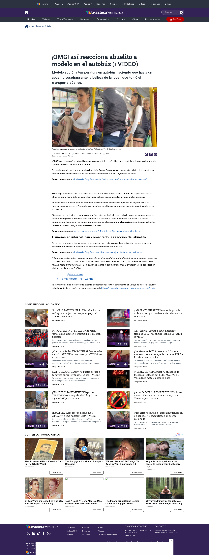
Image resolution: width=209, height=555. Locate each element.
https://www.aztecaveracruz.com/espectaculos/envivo (128, 288)
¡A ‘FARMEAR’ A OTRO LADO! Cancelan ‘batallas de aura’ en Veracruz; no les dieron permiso (76, 333)
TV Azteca (58, 4)
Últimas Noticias (152, 19)
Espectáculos (103, 19)
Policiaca (121, 19)
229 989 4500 (161, 533)
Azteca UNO (73, 4)
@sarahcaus (75, 274)
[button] (171, 540)
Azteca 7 (88, 4)
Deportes (101, 4)
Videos (142, 4)
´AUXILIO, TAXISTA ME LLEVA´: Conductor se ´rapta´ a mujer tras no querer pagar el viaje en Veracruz (76, 313)
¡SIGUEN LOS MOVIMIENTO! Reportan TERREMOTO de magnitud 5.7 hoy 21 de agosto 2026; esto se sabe (74, 395)
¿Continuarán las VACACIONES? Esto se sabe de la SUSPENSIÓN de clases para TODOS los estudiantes (77, 354)
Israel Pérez (68, 156)
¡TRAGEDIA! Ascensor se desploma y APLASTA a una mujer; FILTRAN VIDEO (74, 414)
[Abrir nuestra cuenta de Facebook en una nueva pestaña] (43, 533)
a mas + (169, 4)
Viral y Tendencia (65, 19)
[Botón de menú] (26, 12)
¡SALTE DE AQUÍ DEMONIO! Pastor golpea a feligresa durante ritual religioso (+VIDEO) (76, 373)
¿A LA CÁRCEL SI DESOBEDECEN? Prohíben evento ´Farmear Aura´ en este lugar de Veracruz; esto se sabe (158, 395)
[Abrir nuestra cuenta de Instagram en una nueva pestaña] (33, 533)
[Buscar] (181, 12)
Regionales (155, 4)
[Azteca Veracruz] (104, 12)
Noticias (114, 4)
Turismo (46, 19)
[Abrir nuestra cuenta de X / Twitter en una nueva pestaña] (28, 533)
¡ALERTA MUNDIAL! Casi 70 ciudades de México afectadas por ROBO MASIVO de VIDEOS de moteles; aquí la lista (156, 374)
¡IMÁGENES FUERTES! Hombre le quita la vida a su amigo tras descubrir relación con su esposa (158, 313)
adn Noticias (128, 4)
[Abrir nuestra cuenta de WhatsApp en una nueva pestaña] (48, 533)
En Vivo (177, 19)
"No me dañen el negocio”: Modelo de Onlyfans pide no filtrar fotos (107, 231)
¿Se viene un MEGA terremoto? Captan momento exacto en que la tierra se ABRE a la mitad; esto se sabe (158, 354)
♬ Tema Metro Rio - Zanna (75, 278)
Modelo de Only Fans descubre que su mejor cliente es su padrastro (107, 252)
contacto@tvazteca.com (165, 530)
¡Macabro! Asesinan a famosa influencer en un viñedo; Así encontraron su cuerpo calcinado (158, 415)
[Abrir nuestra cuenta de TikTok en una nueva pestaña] (38, 533)
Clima (135, 19)
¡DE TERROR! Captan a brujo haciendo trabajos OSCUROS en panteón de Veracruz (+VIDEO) (158, 333)
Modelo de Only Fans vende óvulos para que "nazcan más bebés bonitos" (110, 179)
